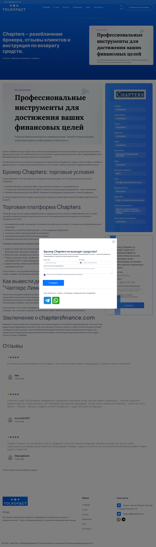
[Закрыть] (113, 241)
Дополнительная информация (53, 266)
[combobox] (82, 262)
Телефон (82, 260)
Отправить (53, 283)
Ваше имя (47, 260)
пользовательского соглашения (72, 274)
